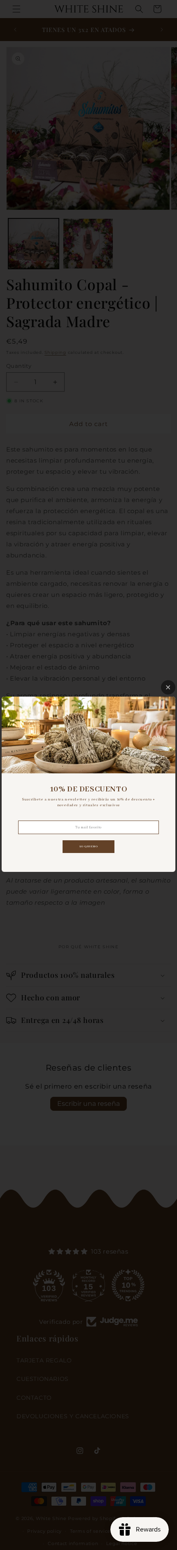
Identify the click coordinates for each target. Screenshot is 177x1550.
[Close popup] (168, 687)
